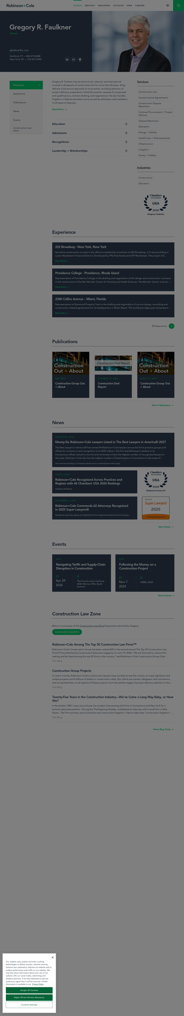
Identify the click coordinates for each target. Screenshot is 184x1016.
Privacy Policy (38, 984)
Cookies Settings (29, 1005)
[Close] (52, 957)
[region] (29, 983)
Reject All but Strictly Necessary (29, 997)
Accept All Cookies (29, 990)
